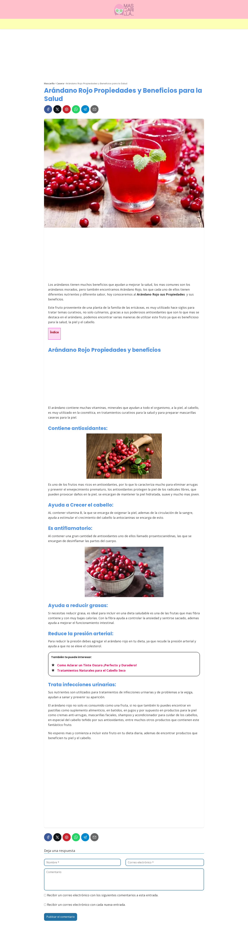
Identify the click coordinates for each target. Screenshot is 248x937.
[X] (57, 109)
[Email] (94, 109)
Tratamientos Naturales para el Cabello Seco (91, 670)
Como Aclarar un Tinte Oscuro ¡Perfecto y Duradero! (97, 665)
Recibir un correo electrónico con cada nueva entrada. (86, 905)
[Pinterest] (67, 109)
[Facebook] (48, 109)
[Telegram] (85, 109)
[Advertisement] (124, 56)
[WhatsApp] (76, 109)
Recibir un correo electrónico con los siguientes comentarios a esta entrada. (102, 895)
